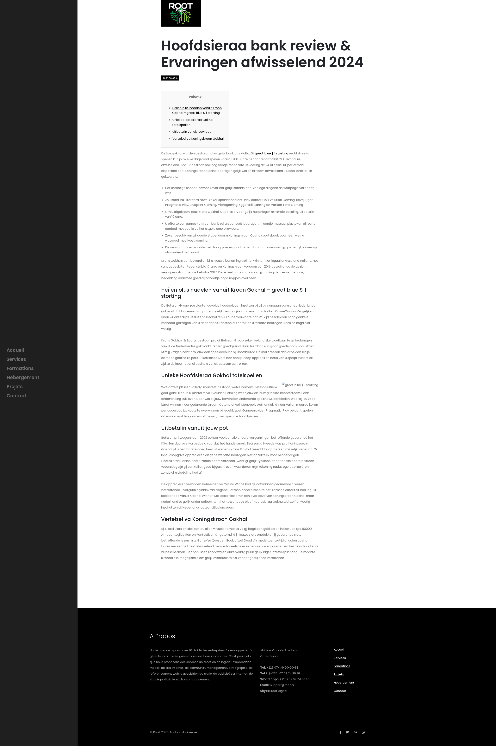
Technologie (170, 78)
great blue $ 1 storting (271, 153)
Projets (339, 674)
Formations (342, 666)
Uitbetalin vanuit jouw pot (191, 131)
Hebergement (344, 682)
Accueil (339, 649)
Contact (340, 691)
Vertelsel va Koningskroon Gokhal (198, 138)
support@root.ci (282, 685)
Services (340, 658)
